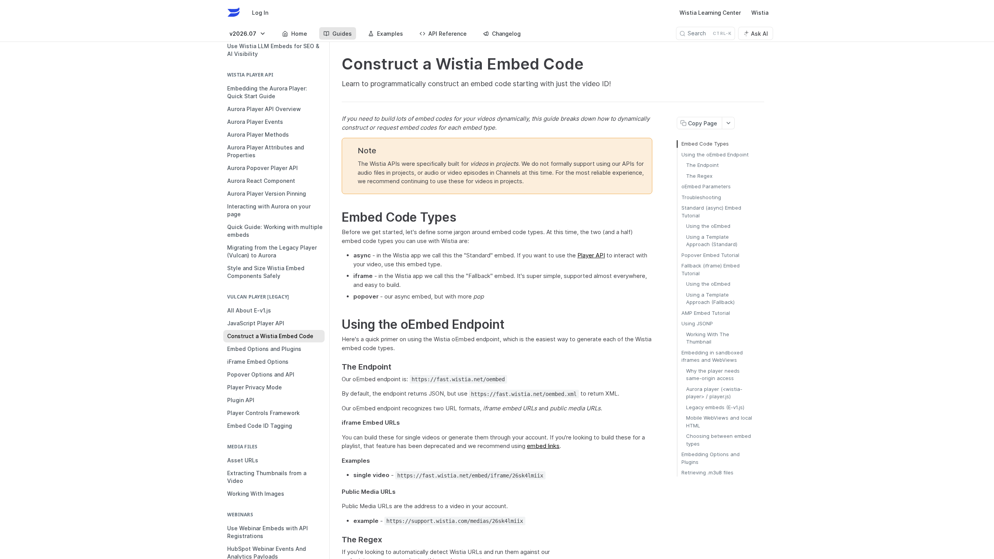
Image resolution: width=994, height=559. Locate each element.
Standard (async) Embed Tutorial (711, 212)
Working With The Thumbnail (707, 338)
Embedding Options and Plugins (710, 458)
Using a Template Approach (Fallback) (710, 299)
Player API (591, 255)
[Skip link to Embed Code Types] (336, 217)
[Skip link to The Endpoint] (336, 367)
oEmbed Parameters (706, 186)
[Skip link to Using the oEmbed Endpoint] (336, 324)
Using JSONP (697, 323)
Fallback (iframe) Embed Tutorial (710, 269)
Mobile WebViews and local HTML (719, 422)
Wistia (759, 12)
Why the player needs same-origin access (713, 375)
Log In (260, 12)
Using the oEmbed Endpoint (715, 154)
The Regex (699, 176)
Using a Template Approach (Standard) (711, 241)
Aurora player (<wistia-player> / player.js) (714, 393)
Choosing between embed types (718, 440)
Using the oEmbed (708, 226)
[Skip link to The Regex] (336, 540)
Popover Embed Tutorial (710, 255)
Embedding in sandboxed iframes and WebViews (712, 356)
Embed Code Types (705, 144)
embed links (543, 446)
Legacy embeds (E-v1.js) (715, 407)
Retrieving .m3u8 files (707, 472)
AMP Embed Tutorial (705, 313)
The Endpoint (702, 165)
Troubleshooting (701, 197)
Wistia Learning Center (710, 12)
